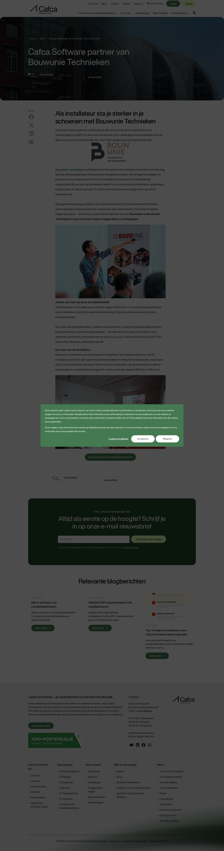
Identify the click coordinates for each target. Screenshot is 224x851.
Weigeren (167, 438)
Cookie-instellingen (118, 438)
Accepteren (143, 438)
